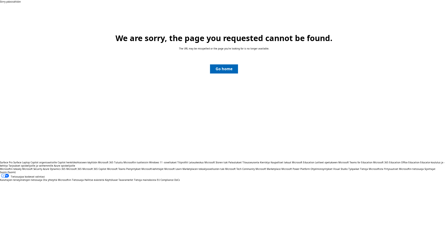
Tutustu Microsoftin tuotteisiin (131, 162)
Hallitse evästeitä (94, 180)
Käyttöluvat (111, 180)
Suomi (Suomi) (8, 172)
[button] (224, 69)
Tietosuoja (78, 180)
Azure (46, 169)
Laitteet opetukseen (326, 162)
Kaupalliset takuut (281, 162)
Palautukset (235, 162)
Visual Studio (340, 169)
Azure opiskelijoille (64, 165)
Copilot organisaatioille (44, 162)
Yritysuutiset (391, 169)
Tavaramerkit (126, 180)
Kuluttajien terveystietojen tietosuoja (21, 180)
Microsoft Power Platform (295, 169)
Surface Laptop (21, 162)
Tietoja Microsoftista (371, 169)
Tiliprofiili (182, 162)
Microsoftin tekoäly (10, 169)
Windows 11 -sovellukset (163, 162)
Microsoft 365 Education (386, 162)
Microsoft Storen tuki (216, 162)
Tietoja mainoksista (145, 180)
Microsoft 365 (105, 162)
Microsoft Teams (116, 169)
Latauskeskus (196, 162)
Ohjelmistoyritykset (321, 169)
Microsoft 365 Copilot (94, 169)
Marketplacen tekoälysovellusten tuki (203, 169)
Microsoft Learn (173, 169)
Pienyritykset (133, 169)
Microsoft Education (303, 162)
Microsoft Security (32, 169)
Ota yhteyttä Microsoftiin (57, 180)
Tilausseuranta (250, 162)
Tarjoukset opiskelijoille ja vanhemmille (31, 165)
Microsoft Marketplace (268, 169)
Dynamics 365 (58, 169)
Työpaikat (353, 169)
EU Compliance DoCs (168, 180)
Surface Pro (6, 162)
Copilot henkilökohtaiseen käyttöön (77, 162)
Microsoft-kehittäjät (152, 169)
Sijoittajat (429, 169)
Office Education (410, 162)
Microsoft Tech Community (240, 169)
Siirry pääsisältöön (10, 1)
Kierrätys (265, 162)
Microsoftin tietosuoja (411, 169)
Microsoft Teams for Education (355, 162)
